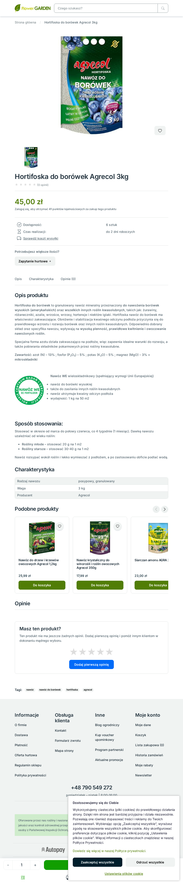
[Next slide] (164, 509)
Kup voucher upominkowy (104, 737)
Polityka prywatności (30, 775)
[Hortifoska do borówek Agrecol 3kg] (32, 8)
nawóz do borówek (50, 689)
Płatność (21, 745)
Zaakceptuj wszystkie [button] (97, 862)
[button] (32, 185)
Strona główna (25, 22)
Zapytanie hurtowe (33, 261)
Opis (18, 279)
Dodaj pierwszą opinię (91, 664)
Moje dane (143, 725)
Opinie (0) (68, 279)
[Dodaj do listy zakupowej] (160, 130)
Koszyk (140, 735)
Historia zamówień (149, 755)
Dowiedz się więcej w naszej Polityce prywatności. (109, 851)
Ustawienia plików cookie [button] (124, 874)
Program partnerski (109, 750)
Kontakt (60, 730)
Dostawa (21, 735)
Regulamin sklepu (28, 765)
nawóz (30, 689)
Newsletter (143, 775)
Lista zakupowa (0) (149, 745)
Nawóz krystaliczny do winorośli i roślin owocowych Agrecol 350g (98, 564)
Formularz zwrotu (68, 740)
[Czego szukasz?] (163, 8)
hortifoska (72, 689)
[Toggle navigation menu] (23, 877)
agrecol (88, 689)
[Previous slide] (156, 509)
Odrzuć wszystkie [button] (150, 862)
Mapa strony (64, 750)
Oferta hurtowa (26, 755)
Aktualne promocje (109, 760)
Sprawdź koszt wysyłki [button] (40, 238)
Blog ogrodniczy (107, 725)
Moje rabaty (144, 765)
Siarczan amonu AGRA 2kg (154, 560)
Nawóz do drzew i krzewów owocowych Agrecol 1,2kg (39, 562)
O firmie (21, 725)
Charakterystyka (41, 279)
